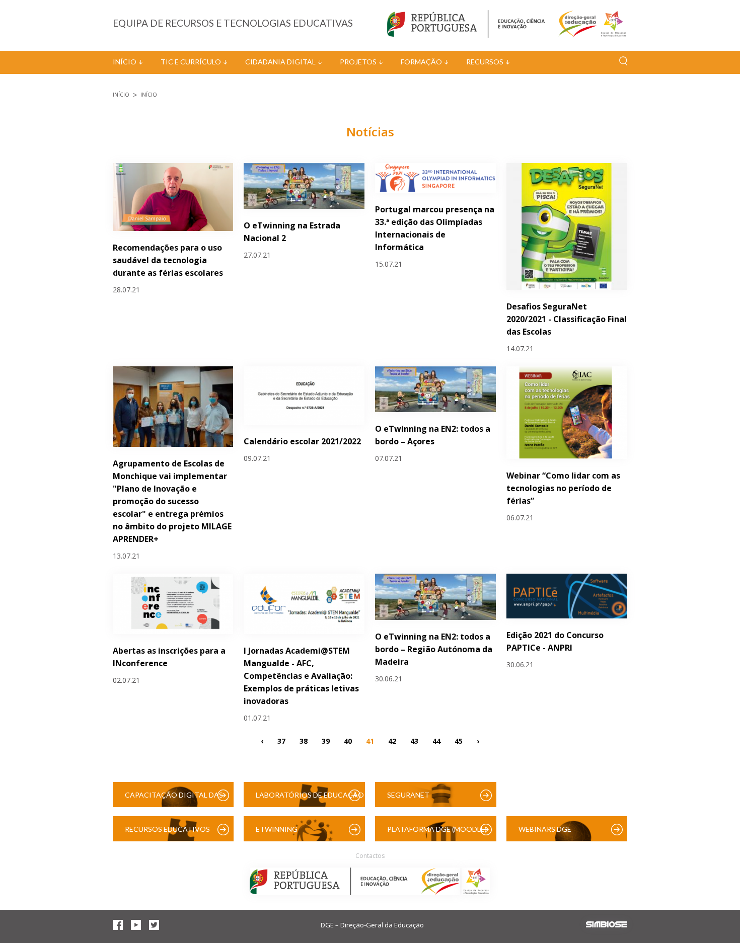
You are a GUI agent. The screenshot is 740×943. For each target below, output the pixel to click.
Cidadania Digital (280, 61)
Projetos (358, 61)
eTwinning (277, 829)
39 (326, 741)
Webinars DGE (545, 829)
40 (348, 741)
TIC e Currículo (191, 61)
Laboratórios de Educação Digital (310, 799)
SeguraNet (408, 795)
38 (304, 741)
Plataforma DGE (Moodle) (437, 829)
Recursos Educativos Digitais (167, 833)
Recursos (484, 61)
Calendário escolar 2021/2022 (302, 441)
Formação (421, 61)
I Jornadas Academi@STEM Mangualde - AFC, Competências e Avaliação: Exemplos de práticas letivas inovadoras (301, 675)
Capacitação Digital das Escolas (174, 799)
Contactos (370, 855)
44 (436, 741)
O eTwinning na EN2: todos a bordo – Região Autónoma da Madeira (433, 649)
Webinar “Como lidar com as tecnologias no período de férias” (563, 488)
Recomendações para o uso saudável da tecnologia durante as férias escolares (168, 260)
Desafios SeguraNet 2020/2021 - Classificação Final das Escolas (566, 319)
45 (459, 741)
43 (414, 741)
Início (124, 61)
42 (392, 741)
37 (281, 741)
